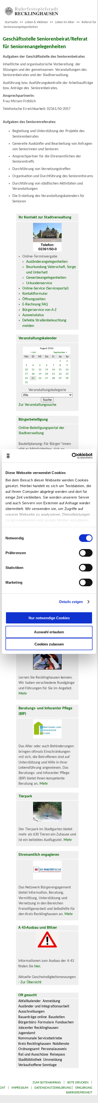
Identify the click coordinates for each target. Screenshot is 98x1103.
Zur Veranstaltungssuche (37, 405)
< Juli (33, 352)
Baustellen (57, 1017)
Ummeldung (52, 1060)
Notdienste (61, 1044)
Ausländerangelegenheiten (47, 262)
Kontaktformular (35, 294)
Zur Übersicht (30, 982)
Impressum (19, 1088)
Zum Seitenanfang (47, 1082)
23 (67, 374)
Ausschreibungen (31, 1012)
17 (26, 374)
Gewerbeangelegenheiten (46, 278)
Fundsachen (64, 1022)
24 (26, 378)
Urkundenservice (39, 283)
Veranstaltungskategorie (47, 390)
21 (53, 374)
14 (53, 369)
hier (37, 966)
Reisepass (57, 1055)
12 (40, 369)
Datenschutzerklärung (52, 1088)
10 (26, 369)
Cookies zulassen (49, 644)
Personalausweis (54, 1049)
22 (60, 374)
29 (60, 378)
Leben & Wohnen (36, 22)
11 (33, 369)
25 (33, 378)
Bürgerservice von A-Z (39, 310)
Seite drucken (77, 1082)
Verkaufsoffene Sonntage (37, 1065)
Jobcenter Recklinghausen (38, 1028)
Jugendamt (26, 1033)
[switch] (86, 553)
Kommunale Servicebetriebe (40, 1038)
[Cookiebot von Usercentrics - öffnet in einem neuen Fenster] (72, 456)
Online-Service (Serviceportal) (45, 288)
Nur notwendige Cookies (49, 618)
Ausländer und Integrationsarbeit (43, 1006)
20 (46, 374)
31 (26, 382)
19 (40, 374)
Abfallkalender (29, 1001)
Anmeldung (51, 1001)
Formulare (46, 1022)
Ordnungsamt (28, 1049)
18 (33, 374)
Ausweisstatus (33, 315)
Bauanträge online (32, 1017)
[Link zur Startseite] (31, 14)
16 (67, 369)
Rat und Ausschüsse (33, 1055)
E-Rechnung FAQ (35, 304)
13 (46, 369)
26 (40, 378)
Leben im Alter (64, 22)
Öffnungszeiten (33, 299)
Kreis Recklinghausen (34, 1044)
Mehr (23, 694)
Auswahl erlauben (49, 632)
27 (46, 378)
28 (53, 378)
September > (60, 352)
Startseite (11, 22)
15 (60, 369)
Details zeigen (71, 602)
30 (67, 378)
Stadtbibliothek (29, 1060)
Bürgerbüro (27, 1022)
